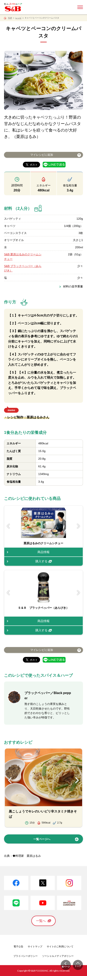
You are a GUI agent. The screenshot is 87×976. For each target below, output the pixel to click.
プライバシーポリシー (25, 956)
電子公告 (18, 946)
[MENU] (80, 7)
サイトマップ (35, 946)
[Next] (79, 526)
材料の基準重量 (73, 286)
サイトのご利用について (60, 946)
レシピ (18, 18)
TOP (10, 18)
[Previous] (8, 526)
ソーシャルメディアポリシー (58, 956)
